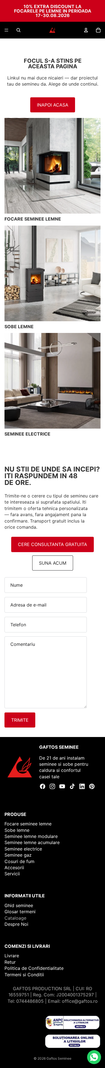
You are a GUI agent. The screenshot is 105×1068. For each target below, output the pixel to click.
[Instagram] (52, 786)
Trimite (20, 720)
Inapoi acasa (52, 105)
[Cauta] (18, 30)
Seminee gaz (18, 855)
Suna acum (52, 563)
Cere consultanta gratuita (52, 544)
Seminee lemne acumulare (32, 842)
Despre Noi (16, 924)
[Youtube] (62, 786)
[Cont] (86, 30)
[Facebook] (42, 786)
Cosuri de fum (19, 861)
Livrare (11, 955)
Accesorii (14, 867)
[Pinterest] (91, 786)
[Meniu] (6, 30)
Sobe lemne (16, 830)
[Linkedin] (82, 786)
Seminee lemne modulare (31, 836)
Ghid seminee (18, 905)
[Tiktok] (72, 786)
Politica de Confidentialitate (34, 968)
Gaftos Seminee (58, 1058)
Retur (10, 962)
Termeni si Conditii (24, 974)
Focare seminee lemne (28, 824)
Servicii (12, 873)
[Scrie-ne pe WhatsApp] (94, 1057)
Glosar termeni (20, 911)
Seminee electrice (23, 848)
